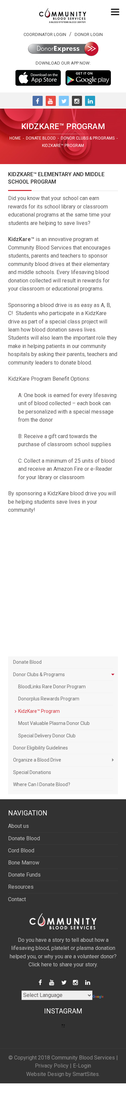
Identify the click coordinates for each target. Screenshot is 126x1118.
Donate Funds (24, 875)
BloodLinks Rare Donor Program (52, 686)
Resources (21, 887)
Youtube (51, 101)
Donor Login (89, 34)
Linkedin (90, 101)
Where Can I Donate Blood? (41, 784)
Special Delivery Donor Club (47, 735)
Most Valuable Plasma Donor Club (54, 723)
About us (18, 826)
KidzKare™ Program (39, 711)
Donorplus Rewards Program (48, 698)
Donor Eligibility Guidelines (40, 747)
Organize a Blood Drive (37, 760)
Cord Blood (21, 850)
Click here (40, 964)
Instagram (77, 101)
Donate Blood (27, 662)
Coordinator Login (45, 34)
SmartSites (86, 1074)
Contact (17, 899)
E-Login (82, 1066)
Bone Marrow (23, 862)
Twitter (64, 101)
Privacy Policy (52, 1066)
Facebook (38, 101)
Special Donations (32, 772)
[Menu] (115, 11)
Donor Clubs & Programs (39, 674)
